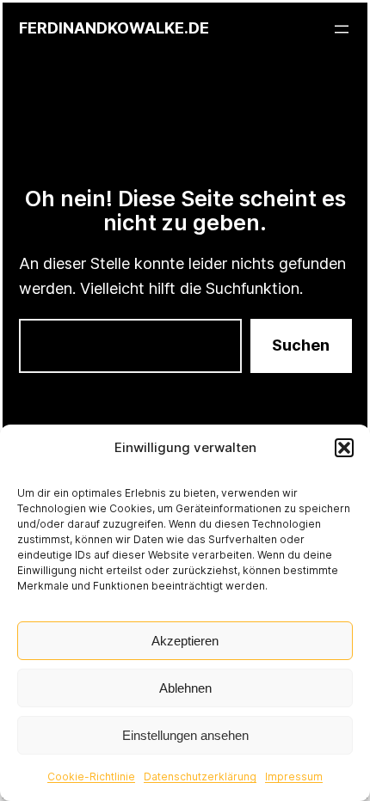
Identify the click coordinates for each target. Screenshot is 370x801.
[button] (344, 447)
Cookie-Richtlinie (91, 776)
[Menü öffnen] (341, 29)
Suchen (301, 345)
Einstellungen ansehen (185, 735)
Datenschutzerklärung (200, 776)
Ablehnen (185, 688)
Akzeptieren (185, 640)
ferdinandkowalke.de (114, 28)
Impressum (294, 776)
